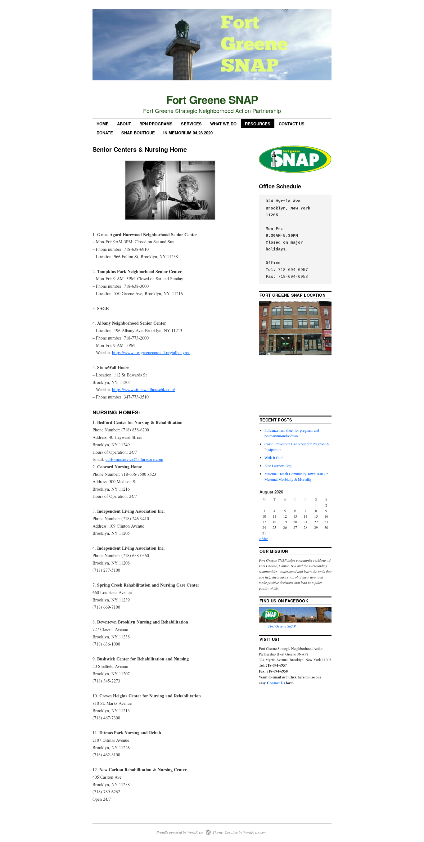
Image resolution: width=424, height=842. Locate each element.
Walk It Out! (273, 457)
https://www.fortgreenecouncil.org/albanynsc (151, 352)
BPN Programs (156, 124)
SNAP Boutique (138, 133)
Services (191, 124)
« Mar (263, 538)
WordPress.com (255, 832)
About (124, 124)
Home (103, 124)
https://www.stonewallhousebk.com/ (143, 389)
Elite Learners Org (277, 465)
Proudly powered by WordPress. (180, 832)
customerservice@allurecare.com (134, 459)
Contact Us (291, 124)
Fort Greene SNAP (212, 99)
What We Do (223, 124)
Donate (105, 133)
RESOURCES (257, 124)
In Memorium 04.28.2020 (188, 133)
